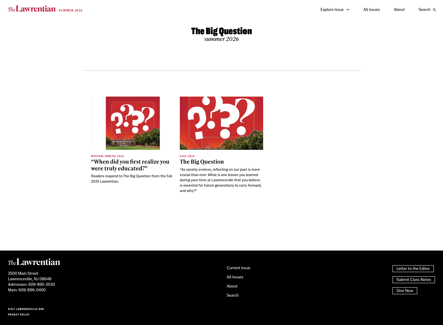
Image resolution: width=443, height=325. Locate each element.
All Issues (371, 9)
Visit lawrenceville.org (26, 309)
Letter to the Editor (413, 268)
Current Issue (238, 267)
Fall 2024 (187, 156)
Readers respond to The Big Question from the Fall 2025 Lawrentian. (131, 179)
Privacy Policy (19, 314)
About (399, 9)
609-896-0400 (32, 290)
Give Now (404, 290)
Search (425, 9)
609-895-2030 (41, 284)
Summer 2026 (71, 10)
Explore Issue (332, 9)
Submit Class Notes (413, 279)
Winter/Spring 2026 (107, 156)
